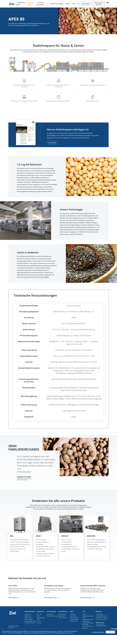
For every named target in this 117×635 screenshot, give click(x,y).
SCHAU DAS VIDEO (86, 597)
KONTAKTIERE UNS (50, 597)
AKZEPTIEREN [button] (110, 632)
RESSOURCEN (12, 597)
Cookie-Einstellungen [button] (98, 632)
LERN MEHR (52, 143)
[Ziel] (11, 3)
